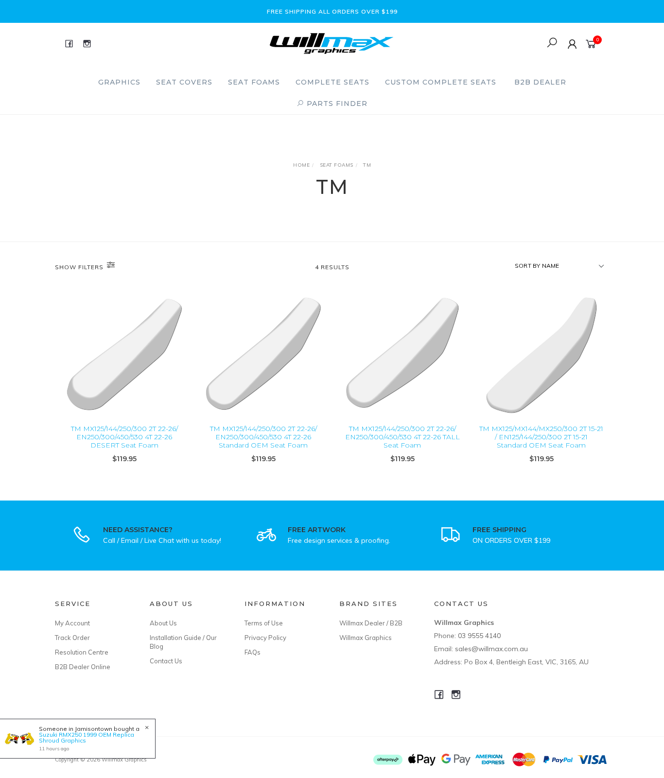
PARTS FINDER (335, 103)
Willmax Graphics (365, 637)
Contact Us (166, 661)
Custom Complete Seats (440, 82)
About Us (163, 623)
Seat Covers (184, 82)
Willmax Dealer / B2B (370, 623)
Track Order (72, 637)
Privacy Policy (265, 637)
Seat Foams (254, 82)
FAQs (253, 652)
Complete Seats (332, 82)
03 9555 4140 (479, 635)
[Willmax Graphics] (331, 42)
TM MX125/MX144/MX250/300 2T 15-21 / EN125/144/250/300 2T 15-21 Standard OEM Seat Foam (541, 437)
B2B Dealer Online (82, 667)
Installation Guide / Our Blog (183, 642)
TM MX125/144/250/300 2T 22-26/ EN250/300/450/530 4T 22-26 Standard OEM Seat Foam (263, 437)
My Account (72, 623)
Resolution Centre (81, 652)
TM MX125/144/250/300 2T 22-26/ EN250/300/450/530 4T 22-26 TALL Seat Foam (402, 437)
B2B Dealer (540, 82)
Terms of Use (264, 623)
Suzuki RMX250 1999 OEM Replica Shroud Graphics (86, 737)
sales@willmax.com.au (491, 648)
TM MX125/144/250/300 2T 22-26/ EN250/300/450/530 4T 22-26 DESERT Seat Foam (124, 437)
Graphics (119, 82)
